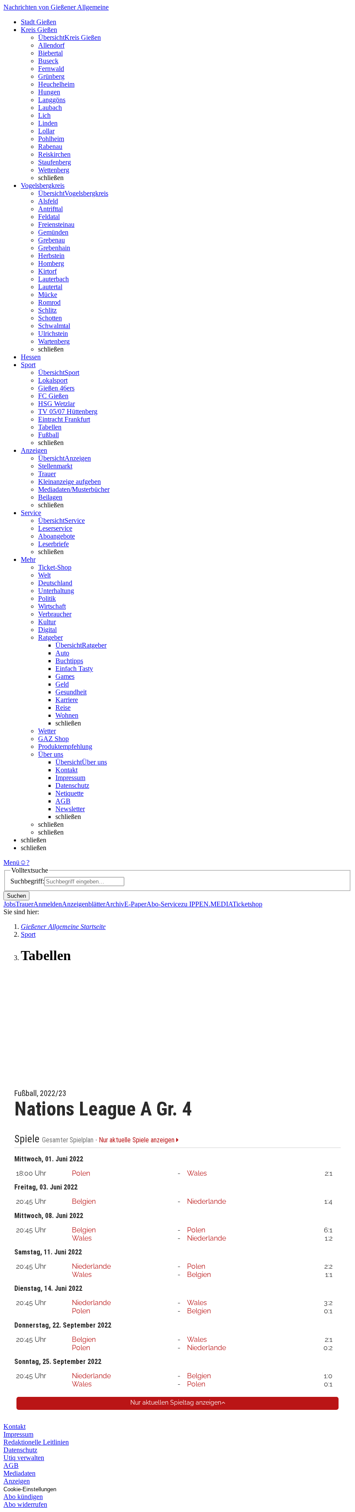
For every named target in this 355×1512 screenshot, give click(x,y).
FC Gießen (53, 396)
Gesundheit (71, 692)
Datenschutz (72, 785)
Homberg (51, 263)
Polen (81, 1173)
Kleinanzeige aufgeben (69, 481)
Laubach (50, 107)
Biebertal (50, 53)
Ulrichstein (53, 333)
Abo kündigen (23, 1496)
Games (64, 676)
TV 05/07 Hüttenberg (67, 411)
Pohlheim (51, 138)
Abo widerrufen (25, 1504)
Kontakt (66, 770)
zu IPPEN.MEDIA (206, 904)
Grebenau (51, 240)
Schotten (50, 318)
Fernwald (51, 68)
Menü (11, 862)
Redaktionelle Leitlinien (36, 1442)
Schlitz (47, 310)
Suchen (16, 896)
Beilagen (50, 497)
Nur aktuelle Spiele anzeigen (137, 1140)
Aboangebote (56, 536)
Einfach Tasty (74, 668)
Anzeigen (16, 1481)
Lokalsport (53, 380)
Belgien (84, 1201)
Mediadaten (19, 1473)
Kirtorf (47, 271)
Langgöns (51, 99)
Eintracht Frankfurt (64, 419)
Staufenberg (54, 162)
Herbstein (51, 255)
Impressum (70, 777)
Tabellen (49, 427)
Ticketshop (247, 904)
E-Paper (135, 904)
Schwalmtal (54, 325)
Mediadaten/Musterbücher (74, 489)
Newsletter (70, 808)
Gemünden (53, 232)
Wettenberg (53, 170)
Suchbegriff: (27, 881)
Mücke (47, 294)
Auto (62, 653)
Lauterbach (53, 279)
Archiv (114, 904)
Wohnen (66, 715)
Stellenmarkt (55, 466)
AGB (63, 801)
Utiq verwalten (23, 1457)
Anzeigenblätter (83, 904)
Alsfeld (48, 201)
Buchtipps (69, 660)
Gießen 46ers (56, 388)
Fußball (48, 434)
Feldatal (49, 216)
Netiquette (69, 793)
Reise (63, 707)
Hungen (49, 92)
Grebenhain (54, 247)
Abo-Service (163, 904)
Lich (44, 115)
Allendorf (51, 45)
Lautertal (50, 286)
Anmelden (47, 904)
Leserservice (55, 528)
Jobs (9, 904)
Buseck (48, 60)
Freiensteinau (56, 224)
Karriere (66, 699)
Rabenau (50, 146)
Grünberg (51, 76)
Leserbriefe (53, 544)
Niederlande (206, 1201)
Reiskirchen (54, 154)
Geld (62, 684)
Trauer (47, 473)
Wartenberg (54, 341)
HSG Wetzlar (56, 403)
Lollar (46, 131)
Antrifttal (50, 209)
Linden (48, 123)
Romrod (49, 302)
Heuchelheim (56, 84)
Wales (197, 1173)
